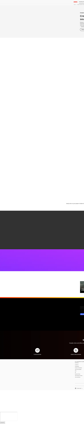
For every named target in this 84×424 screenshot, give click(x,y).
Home (75, 4)
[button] (78, 388)
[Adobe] (75, 2)
